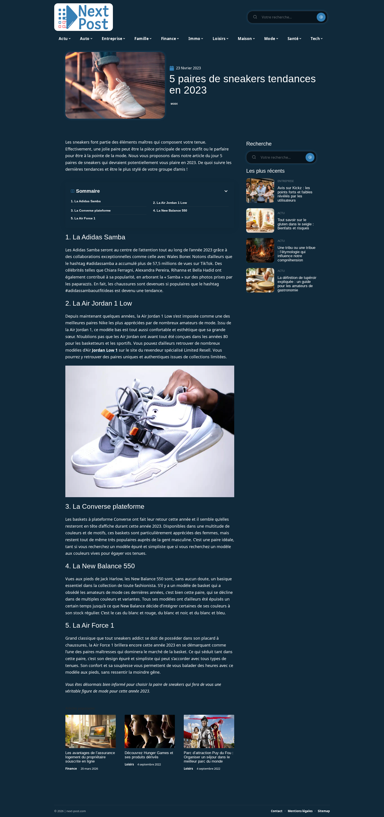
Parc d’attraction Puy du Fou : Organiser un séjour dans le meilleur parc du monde (208, 757)
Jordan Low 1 (105, 350)
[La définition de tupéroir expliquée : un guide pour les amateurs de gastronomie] (260, 280)
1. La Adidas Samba (86, 201)
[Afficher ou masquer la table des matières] (164, 191)
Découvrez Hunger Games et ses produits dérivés (149, 755)
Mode (174, 103)
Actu (281, 213)
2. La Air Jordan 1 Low (170, 202)
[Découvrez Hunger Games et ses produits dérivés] (150, 731)
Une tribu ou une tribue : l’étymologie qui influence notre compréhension (296, 254)
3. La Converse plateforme (91, 210)
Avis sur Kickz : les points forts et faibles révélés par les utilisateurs (295, 194)
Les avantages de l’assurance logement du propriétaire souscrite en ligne (90, 757)
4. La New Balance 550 (170, 210)
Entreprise (286, 181)
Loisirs (129, 764)
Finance (71, 769)
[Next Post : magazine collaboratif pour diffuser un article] (83, 17)
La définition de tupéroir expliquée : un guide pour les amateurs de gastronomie (297, 284)
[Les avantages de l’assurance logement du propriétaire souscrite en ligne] (90, 731)
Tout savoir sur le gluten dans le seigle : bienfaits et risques (296, 224)
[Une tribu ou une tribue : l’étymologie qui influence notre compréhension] (260, 250)
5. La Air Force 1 (83, 218)
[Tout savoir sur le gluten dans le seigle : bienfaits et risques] (260, 220)
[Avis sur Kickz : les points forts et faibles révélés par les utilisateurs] (260, 190)
